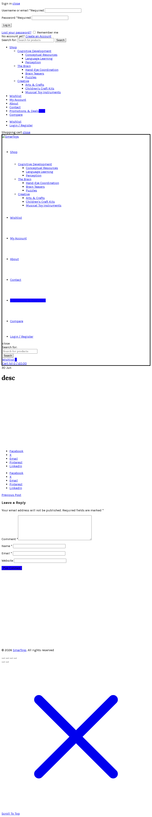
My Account (18, 100)
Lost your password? (16, 32)
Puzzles (30, 77)
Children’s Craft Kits (39, 88)
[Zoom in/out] (15, 658)
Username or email (23, 10)
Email (7, 553)
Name (7, 546)
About (14, 103)
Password (16, 18)
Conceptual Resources (41, 55)
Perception (33, 62)
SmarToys (19, 650)
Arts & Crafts (34, 85)
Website (7, 560)
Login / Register (21, 125)
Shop (13, 47)
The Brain (24, 66)
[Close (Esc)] (3, 658)
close (16, 3)
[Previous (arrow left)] (3, 661)
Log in (6, 25)
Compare (16, 115)
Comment (10, 539)
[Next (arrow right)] (7, 661)
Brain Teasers (34, 73)
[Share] (7, 658)
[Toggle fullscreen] (11, 658)
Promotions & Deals (27, 111)
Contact (15, 107)
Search (60, 40)
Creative (23, 81)
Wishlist (15, 96)
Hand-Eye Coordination (41, 70)
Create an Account (38, 36)
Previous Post (11, 495)
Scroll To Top (11, 813)
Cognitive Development (34, 51)
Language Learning (39, 58)
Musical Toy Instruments (43, 92)
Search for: (9, 40)
